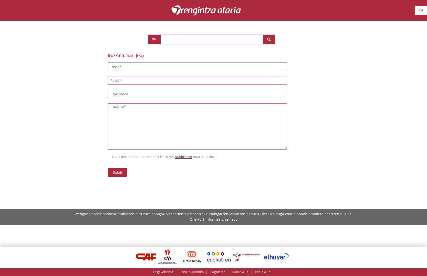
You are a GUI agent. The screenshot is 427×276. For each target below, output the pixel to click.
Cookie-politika (192, 272)
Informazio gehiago (221, 219)
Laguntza (217, 272)
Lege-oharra (163, 272)
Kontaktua (240, 272)
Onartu (196, 219)
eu (421, 10)
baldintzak (183, 156)
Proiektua (263, 272)
